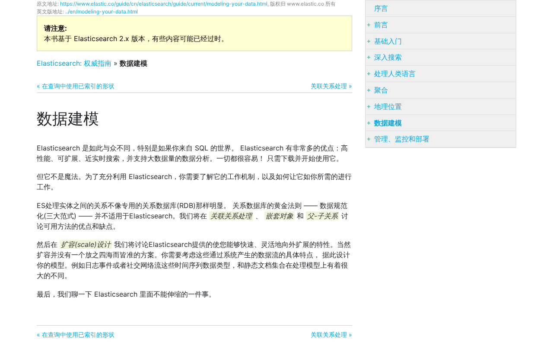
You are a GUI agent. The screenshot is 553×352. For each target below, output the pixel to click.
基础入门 (388, 41)
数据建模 (388, 122)
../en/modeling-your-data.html (101, 11)
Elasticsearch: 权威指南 (74, 63)
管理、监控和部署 (401, 138)
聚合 (381, 90)
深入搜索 (388, 57)
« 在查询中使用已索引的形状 (75, 86)
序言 (381, 8)
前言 (381, 24)
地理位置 (388, 106)
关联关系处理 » (331, 86)
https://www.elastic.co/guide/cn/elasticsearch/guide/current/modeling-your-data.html (163, 3)
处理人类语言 (395, 73)
